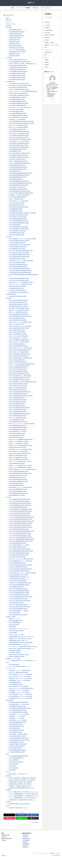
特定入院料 (9, 236)
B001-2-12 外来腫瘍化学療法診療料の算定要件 (19, 339)
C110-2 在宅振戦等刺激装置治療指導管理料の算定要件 (21, 551)
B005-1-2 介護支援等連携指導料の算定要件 (18, 300)
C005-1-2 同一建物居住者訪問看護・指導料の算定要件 (21, 541)
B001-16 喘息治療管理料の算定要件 (17, 318)
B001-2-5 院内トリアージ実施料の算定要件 (18, 351)
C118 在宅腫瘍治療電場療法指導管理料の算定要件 (20, 505)
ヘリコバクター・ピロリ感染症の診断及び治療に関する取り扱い (23, 646)
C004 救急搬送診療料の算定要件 (16, 602)
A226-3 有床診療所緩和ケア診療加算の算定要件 (19, 153)
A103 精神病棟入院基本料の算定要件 (17, 73)
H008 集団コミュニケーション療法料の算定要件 (19, 670)
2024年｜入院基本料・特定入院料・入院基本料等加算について (23, 63)
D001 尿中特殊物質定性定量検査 (16, 630)
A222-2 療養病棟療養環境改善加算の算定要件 (19, 181)
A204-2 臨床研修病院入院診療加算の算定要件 (19, 228)
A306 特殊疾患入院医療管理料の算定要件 (18, 264)
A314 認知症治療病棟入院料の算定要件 (17, 246)
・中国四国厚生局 (26, 843)
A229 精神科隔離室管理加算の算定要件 (17, 149)
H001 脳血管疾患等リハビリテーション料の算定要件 (20, 698)
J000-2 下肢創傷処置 (13, 767)
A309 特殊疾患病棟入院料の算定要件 (17, 258)
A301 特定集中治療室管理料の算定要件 (17, 286)
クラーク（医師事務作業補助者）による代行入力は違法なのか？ (23, 797)
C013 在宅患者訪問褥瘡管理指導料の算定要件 (19, 570)
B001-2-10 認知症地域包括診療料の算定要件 (19, 471)
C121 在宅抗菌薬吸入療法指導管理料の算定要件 (19, 499)
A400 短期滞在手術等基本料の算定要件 (17, 296)
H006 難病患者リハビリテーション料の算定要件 (19, 680)
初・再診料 (9, 27)
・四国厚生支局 (25, 845)
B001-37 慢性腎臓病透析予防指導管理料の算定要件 (20, 473)
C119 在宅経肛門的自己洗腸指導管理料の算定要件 (20, 503)
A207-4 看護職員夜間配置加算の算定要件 (18, 218)
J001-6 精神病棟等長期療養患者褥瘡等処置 (18, 755)
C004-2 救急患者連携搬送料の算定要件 (17, 543)
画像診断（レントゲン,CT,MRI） (14, 658)
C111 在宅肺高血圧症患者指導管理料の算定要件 (19, 515)
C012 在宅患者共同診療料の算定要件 (17, 547)
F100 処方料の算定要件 (14, 664)
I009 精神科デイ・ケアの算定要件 (16, 718)
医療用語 (9, 801)
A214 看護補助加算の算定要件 (16, 208)
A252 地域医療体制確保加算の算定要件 (17, 97)
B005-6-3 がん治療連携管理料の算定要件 (18, 455)
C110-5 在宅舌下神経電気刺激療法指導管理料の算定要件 (21, 517)
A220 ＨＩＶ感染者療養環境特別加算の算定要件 (19, 163)
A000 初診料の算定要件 (14, 55)
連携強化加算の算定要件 (14, 43)
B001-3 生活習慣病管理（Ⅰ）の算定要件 (18, 338)
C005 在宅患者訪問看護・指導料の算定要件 (18, 574)
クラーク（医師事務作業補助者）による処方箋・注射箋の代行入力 (23, 793)
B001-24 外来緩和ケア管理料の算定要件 (18, 385)
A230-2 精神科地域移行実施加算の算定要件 (18, 145)
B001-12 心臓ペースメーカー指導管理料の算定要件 (20, 322)
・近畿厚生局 (25, 842)
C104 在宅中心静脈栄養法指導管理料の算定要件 (19, 600)
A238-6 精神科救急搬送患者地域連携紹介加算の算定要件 (21, 123)
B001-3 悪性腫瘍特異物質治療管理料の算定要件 (19, 413)
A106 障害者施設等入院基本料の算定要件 (18, 67)
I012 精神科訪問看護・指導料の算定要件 (18, 744)
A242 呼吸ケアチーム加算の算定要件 (17, 119)
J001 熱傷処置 (12, 765)
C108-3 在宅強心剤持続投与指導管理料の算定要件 (20, 525)
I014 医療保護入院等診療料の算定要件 (17, 706)
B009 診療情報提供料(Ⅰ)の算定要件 (17, 495)
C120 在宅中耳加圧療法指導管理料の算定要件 (19, 501)
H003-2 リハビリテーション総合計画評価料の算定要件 (21, 688)
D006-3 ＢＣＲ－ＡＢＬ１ (15, 618)
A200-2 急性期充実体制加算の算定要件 (17, 196)
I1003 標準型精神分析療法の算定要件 (17, 736)
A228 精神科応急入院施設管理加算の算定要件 (19, 157)
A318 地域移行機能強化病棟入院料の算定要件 (19, 240)
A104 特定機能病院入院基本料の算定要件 (18, 71)
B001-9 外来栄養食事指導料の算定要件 (17, 409)
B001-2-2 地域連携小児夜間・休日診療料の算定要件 (20, 357)
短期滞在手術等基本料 (11, 294)
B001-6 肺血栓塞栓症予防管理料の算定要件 (18, 314)
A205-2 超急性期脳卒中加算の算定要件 (17, 230)
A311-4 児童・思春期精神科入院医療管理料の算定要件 (21, 250)
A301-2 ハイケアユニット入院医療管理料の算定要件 (20, 284)
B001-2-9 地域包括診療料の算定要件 (17, 343)
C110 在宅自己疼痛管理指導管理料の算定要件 (19, 552)
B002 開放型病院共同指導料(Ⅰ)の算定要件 (18, 306)
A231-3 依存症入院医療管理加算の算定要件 (18, 137)
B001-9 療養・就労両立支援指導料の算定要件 (19, 308)
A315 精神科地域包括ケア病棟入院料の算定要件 (19, 244)
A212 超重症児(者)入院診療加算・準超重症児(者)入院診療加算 (22, 212)
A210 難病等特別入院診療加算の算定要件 (18, 189)
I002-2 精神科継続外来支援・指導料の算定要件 (19, 740)
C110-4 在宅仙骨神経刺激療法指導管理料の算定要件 (20, 519)
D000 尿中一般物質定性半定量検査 (17, 656)
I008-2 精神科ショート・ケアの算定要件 (18, 720)
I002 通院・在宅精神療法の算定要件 (17, 746)
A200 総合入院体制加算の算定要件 (16, 234)
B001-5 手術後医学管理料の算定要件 (17, 330)
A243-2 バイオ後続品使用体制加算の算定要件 (19, 89)
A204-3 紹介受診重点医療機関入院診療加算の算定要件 (21, 193)
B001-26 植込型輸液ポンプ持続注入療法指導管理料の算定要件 (23, 381)
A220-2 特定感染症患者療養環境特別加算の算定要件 (20, 183)
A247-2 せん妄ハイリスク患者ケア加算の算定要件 (20, 107)
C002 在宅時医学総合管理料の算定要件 (17, 580)
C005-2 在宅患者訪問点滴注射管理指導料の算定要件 (20, 564)
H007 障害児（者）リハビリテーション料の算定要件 (20, 678)
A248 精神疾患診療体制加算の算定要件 (17, 105)
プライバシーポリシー (11, 23)
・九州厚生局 (25, 847)
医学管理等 (9, 298)
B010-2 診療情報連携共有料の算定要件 (17, 429)
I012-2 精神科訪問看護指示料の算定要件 (18, 710)
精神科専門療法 (10, 700)
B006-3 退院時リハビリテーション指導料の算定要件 (20, 487)
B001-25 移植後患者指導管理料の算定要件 (18, 383)
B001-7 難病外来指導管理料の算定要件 (17, 401)
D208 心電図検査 (13, 632)
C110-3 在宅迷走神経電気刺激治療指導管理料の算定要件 (21, 521)
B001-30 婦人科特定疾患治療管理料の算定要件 (19, 373)
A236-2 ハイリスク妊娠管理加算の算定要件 (18, 127)
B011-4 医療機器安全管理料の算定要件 (17, 425)
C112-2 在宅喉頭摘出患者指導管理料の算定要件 (19, 513)
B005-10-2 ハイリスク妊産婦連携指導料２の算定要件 (21, 445)
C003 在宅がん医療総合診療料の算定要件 (18, 604)
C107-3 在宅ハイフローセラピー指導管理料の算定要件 (21, 558)
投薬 (8, 662)
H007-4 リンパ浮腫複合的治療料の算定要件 (18, 672)
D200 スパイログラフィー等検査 (16, 634)
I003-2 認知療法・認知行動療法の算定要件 (18, 734)
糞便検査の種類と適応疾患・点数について (18, 640)
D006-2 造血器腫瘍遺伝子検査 (15, 620)
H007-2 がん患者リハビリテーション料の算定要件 (20, 676)
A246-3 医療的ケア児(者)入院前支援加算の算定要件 (20, 85)
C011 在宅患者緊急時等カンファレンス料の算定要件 (20, 560)
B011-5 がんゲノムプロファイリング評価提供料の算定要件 (22, 423)
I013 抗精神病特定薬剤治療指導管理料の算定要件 (20, 708)
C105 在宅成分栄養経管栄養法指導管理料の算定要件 (20, 568)
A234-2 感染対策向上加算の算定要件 (17, 187)
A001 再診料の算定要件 (14, 39)
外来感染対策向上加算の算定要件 (16, 47)
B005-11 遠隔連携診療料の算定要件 (17, 463)
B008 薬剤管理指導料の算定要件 (16, 483)
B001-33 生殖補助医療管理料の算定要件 (18, 367)
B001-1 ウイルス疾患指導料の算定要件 (17, 417)
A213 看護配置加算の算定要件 (16, 210)
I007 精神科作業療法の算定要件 (16, 724)
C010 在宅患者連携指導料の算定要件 (17, 562)
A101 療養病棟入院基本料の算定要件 (17, 77)
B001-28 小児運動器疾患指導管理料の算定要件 (19, 377)
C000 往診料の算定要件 (14, 612)
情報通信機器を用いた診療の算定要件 (17, 51)
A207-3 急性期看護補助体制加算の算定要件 (18, 220)
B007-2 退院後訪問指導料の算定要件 (17, 433)
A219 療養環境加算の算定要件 (16, 179)
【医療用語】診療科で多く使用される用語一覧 (19, 803)
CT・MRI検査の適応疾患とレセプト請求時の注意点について (22, 660)
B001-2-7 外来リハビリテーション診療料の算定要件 (20, 347)
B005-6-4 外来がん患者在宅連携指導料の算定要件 (20, 453)
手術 (8, 771)
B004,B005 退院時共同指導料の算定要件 (18, 302)
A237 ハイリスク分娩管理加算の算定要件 (18, 125)
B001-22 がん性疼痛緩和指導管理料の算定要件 (19, 407)
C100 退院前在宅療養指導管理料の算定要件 (18, 554)
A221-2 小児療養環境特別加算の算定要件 (18, 161)
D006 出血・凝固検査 (14, 624)
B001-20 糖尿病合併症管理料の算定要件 (18, 389)
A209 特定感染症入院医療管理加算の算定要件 (19, 95)
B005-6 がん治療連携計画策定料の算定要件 (18, 459)
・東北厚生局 (25, 836)
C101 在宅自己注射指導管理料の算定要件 (18, 608)
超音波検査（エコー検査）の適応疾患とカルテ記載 (20, 638)
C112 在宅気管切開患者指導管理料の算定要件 (19, 594)
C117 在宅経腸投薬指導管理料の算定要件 (18, 507)
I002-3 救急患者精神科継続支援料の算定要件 (19, 738)
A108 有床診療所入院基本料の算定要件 (17, 65)
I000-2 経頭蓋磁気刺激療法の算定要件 (17, 750)
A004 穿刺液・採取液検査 (15, 652)
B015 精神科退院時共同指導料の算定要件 (18, 421)
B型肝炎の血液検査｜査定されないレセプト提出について (21, 636)
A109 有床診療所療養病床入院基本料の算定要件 (19, 61)
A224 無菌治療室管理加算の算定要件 (17, 165)
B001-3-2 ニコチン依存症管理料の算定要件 (18, 336)
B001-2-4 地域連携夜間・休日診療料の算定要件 (19, 353)
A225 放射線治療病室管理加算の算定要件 (18, 167)
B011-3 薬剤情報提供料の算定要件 (16, 485)
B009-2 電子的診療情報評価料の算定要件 (18, 479)
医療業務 (9, 789)
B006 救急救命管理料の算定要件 (16, 437)
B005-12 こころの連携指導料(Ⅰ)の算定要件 (18, 443)
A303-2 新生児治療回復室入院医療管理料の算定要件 (20, 270)
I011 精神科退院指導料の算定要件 (16, 742)
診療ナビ (8, 18)
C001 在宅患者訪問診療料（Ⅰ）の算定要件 (18, 610)
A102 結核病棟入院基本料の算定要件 (17, 75)
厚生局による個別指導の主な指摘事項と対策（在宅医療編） (22, 779)
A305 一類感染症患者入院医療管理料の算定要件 (19, 268)
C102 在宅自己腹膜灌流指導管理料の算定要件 (19, 592)
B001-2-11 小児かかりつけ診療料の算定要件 (19, 341)
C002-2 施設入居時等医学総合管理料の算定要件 (19, 606)
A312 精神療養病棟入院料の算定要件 (17, 248)
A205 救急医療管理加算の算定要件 (16, 232)
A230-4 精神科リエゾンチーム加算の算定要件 (19, 141)
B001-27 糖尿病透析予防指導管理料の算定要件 (19, 379)
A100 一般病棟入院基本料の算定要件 (17, 79)
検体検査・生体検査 (11, 616)
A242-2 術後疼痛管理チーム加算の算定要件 (18, 117)
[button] (33, 818)
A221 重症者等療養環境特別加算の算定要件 (18, 185)
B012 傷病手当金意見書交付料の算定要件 (18, 475)
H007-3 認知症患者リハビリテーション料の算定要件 (20, 674)
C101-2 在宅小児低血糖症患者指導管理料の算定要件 (20, 537)
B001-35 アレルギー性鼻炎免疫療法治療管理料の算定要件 (22, 363)
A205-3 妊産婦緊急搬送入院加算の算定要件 (18, 226)
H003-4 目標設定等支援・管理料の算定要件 (18, 686)
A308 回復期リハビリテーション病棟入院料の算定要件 (21, 260)
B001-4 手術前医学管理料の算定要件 (17, 332)
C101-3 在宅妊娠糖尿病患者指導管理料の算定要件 (20, 535)
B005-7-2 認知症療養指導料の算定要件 (17, 491)
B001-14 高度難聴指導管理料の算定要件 (18, 320)
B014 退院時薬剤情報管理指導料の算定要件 (18, 493)
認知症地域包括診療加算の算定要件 (17, 31)
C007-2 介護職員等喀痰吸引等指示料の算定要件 (19, 549)
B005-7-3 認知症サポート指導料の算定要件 (18, 451)
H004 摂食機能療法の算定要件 (16, 684)
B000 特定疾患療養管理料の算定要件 (17, 405)
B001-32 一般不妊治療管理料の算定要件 (18, 369)
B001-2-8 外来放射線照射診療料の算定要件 (18, 345)
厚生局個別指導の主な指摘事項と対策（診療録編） (20, 783)
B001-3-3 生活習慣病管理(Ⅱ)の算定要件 (18, 334)
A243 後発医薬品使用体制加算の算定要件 (18, 115)
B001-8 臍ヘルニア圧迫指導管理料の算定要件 (19, 310)
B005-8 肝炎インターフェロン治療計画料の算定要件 (20, 449)
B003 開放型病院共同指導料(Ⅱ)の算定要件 (18, 304)
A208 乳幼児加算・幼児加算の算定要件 (17, 216)
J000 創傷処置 (12, 769)
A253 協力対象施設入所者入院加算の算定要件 (19, 83)
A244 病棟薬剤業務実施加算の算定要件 (17, 113)
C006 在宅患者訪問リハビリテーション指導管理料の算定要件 (22, 572)
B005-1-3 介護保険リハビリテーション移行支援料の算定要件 (22, 469)
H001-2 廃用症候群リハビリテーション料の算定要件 (20, 694)
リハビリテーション (11, 668)
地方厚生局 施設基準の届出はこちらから (18, 807)
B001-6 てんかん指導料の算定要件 (16, 324)
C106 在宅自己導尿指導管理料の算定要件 (18, 566)
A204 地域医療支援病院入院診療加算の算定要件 (19, 191)
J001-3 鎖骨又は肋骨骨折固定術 (16, 761)
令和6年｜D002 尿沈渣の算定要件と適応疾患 (19, 654)
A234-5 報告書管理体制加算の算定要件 (17, 129)
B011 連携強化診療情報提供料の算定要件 (18, 427)
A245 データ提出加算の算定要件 (16, 198)
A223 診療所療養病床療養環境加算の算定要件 (19, 175)
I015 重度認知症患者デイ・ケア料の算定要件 (19, 704)
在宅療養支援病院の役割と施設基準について (19, 578)
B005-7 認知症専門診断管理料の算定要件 (18, 489)
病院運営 (9, 775)
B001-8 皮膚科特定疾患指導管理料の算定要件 (19, 328)
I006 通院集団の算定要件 (14, 728)
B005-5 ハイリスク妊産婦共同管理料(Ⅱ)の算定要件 (20, 465)
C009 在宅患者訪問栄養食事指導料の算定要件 (19, 584)
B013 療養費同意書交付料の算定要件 (17, 477)
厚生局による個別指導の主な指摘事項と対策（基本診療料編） (22, 777)
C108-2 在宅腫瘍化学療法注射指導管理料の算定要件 (20, 527)
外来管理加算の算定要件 (14, 41)
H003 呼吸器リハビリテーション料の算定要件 (19, 690)
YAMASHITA (52, 83)
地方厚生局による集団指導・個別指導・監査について (21, 785)
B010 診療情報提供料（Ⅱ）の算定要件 (17, 431)
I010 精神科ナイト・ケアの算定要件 (17, 716)
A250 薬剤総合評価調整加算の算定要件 (17, 101)
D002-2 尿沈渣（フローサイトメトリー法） (18, 628)
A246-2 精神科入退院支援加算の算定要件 (18, 87)
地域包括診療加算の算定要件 (15, 33)
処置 (8, 753)
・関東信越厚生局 (26, 838)
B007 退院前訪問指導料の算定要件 (16, 435)
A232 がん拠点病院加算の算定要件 (16, 202)
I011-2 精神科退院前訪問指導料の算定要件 (18, 712)
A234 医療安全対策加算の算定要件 (16, 204)
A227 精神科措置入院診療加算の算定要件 (18, 155)
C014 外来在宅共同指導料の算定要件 (17, 556)
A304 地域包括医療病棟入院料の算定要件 (18, 266)
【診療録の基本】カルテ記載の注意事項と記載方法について (22, 799)
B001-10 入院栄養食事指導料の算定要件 (18, 411)
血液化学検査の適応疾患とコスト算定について (19, 644)
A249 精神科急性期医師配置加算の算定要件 (18, 103)
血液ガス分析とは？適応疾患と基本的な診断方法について (22, 648)
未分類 (8, 805)
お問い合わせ (9, 20)
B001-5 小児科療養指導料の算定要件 (17, 403)
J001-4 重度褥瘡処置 (13, 759)
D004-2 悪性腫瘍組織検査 (15, 622)
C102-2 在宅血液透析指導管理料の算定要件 (18, 598)
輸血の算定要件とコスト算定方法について (18, 773)
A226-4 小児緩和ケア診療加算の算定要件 (18, 93)
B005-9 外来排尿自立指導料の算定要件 (17, 447)
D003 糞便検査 (12, 626)
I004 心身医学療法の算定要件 (15, 732)
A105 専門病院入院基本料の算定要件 (17, 69)
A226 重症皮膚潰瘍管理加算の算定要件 (17, 169)
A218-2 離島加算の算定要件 (15, 151)
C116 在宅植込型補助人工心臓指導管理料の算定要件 (20, 509)
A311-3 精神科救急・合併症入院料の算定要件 (19, 252)
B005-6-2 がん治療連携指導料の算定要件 (18, 457)
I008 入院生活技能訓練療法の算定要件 (17, 722)
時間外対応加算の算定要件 (15, 37)
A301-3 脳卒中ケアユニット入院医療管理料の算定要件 (21, 282)
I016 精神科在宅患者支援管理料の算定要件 (18, 702)
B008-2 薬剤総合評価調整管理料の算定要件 (18, 481)
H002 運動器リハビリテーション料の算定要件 (19, 692)
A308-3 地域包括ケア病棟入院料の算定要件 (18, 292)
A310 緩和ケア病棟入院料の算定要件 (17, 290)
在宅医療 (9, 497)
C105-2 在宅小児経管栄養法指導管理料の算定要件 (20, 533)
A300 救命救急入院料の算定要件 (16, 288)
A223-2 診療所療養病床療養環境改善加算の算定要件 (20, 173)
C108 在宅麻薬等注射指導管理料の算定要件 (18, 529)
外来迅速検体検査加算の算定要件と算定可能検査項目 (21, 642)
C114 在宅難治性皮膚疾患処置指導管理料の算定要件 (20, 511)
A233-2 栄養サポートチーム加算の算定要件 (18, 200)
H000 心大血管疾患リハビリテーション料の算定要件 (20, 696)
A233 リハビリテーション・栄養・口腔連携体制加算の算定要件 (23, 91)
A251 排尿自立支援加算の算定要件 (16, 99)
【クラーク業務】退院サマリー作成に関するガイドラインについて (23, 791)
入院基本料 (9, 57)
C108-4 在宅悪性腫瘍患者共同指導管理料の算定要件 (20, 523)
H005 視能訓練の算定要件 (15, 682)
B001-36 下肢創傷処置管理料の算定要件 (18, 361)
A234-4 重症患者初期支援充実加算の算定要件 (19, 131)
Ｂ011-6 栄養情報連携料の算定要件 (17, 419)
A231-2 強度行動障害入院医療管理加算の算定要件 (20, 139)
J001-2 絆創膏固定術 (13, 763)
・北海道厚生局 (25, 835)
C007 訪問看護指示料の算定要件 (16, 586)
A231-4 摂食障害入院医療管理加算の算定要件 (19, 135)
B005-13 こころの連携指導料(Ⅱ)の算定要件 (18, 441)
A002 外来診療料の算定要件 (15, 29)
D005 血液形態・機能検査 (15, 650)
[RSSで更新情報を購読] (53, 99)
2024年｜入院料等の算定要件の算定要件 (18, 59)
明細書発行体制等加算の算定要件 (16, 35)
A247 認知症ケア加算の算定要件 (16, 109)
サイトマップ (9, 21)
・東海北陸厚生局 (26, 840)
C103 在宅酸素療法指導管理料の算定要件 (18, 614)
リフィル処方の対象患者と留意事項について (19, 666)
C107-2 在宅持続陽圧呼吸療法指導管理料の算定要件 (20, 596)
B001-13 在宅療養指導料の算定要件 (17, 397)
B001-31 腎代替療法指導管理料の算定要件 (18, 371)
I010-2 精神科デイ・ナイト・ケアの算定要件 (19, 714)
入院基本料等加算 (10, 81)
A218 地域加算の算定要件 (15, 171)
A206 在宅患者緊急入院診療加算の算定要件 (18, 206)
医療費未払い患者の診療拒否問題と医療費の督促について (22, 787)
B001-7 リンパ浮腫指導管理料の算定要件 (18, 312)
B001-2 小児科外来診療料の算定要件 (17, 359)
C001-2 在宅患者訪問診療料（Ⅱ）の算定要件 (19, 545)
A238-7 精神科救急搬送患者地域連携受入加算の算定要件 (21, 121)
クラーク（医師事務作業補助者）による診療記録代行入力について (23, 795)
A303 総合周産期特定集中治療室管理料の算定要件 (20, 272)
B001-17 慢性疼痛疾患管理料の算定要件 (18, 393)
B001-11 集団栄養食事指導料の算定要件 (18, 399)
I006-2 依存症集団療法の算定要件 (16, 726)
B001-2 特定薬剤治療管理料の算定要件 (17, 415)
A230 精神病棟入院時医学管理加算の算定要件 (19, 143)
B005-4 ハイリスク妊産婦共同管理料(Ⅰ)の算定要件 (20, 461)
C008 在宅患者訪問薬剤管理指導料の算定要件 (19, 590)
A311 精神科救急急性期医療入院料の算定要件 (19, 256)
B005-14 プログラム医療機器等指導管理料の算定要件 (21, 439)
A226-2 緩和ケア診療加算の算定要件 (17, 159)
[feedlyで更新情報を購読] (51, 99)
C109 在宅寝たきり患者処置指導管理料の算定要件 (20, 582)
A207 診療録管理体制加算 (15, 224)
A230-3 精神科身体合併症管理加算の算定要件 (19, 147)
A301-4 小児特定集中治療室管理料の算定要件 (19, 280)
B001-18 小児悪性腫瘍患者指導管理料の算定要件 (20, 391)
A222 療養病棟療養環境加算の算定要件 (17, 177)
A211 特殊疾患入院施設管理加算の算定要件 (18, 214)
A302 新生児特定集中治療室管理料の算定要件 (19, 278)
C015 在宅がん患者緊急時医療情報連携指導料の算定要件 (21, 539)
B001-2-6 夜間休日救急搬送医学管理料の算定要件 (20, 349)
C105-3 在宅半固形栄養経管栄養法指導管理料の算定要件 (21, 531)
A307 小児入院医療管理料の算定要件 (17, 262)
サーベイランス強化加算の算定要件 (17, 49)
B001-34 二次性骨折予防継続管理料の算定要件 (19, 365)
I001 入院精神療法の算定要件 (15, 748)
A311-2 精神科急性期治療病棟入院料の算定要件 (19, 254)
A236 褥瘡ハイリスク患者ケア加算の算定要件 (19, 194)
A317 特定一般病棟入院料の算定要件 (17, 242)
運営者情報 (8, 25)
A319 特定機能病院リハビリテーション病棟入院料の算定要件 (22, 238)
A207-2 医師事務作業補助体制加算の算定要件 (19, 222)
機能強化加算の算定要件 (14, 53)
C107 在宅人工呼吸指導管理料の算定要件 (18, 588)
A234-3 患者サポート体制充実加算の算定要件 (19, 133)
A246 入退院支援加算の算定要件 (16, 111)
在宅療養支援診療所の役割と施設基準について (19, 576)
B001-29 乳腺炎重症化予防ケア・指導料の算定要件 (20, 375)
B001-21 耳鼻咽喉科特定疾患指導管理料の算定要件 (20, 316)
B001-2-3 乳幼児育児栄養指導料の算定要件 (18, 355)
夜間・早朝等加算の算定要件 (15, 45)
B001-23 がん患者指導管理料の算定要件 (18, 387)
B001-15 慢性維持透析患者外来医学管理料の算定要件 (21, 395)
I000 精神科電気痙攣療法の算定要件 (17, 751)
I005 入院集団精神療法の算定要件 (16, 730)
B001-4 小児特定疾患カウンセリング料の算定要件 (20, 326)
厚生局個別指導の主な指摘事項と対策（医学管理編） (21, 781)
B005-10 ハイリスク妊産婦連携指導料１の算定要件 (20, 467)
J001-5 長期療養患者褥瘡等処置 (16, 757)
